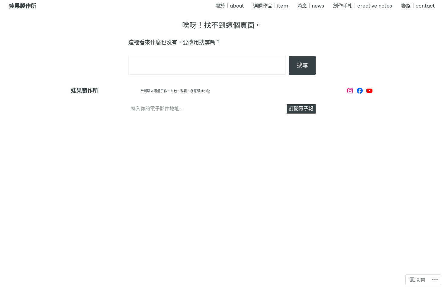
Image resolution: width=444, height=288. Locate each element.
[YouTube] (369, 90)
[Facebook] (359, 90)
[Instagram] (350, 90)
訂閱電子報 (301, 108)
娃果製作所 (22, 6)
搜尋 (302, 65)
